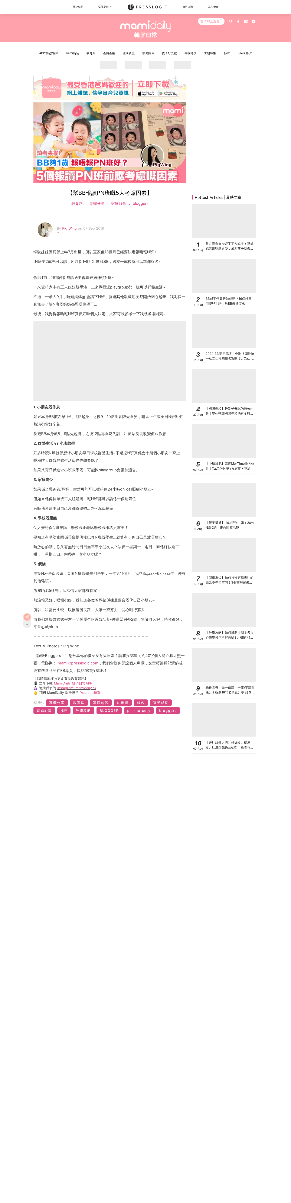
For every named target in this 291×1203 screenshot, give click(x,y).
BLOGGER (109, 710)
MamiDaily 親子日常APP (73, 683)
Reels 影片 (245, 53)
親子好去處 (169, 53)
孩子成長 (161, 703)
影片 (227, 53)
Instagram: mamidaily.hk (76, 688)
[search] (231, 21)
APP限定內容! (48, 53)
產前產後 (109, 53)
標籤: (39, 702)
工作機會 (213, 6)
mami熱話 (72, 53)
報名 (141, 703)
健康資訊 (129, 53)
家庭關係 (148, 53)
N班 (64, 710)
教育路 (90, 53)
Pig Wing (70, 228)
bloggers (139, 203)
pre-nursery (139, 710)
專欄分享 (190, 53)
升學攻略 (83, 710)
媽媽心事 (44, 710)
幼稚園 (122, 703)
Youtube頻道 (90, 692)
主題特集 (210, 53)
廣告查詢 (188, 6)
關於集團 (78, 6)
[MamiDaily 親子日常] (145, 29)
